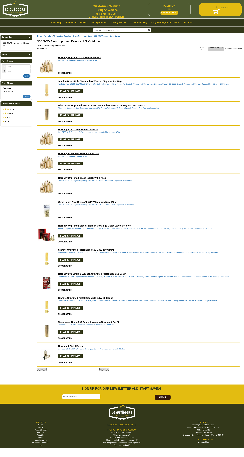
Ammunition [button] (71, 23)
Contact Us (94, 17)
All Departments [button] (99, 23)
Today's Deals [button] (119, 23)
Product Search (40, 430)
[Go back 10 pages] (45, 369)
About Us (40, 435)
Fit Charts (41, 432)
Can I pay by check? (122, 445)
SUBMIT (162, 397)
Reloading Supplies (62, 36)
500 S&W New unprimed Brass (16, 44)
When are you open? (121, 435)
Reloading (48, 36)
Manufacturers (41, 440)
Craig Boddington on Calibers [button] (165, 23)
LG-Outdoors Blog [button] (138, 23)
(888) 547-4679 (106, 10)
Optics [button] (83, 23)
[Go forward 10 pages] (100, 369)
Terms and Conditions (40, 443)
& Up (8, 109)
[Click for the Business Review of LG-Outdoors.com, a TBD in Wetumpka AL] (5, 452)
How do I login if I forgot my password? (122, 440)
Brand (4, 54)
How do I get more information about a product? (122, 443)
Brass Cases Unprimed (82, 36)
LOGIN (169, 9)
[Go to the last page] (107, 369)
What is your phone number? (122, 437)
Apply (27, 76)
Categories (7, 37)
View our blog (203, 442)
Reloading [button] (56, 23)
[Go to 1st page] (38, 369)
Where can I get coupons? (122, 432)
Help (103, 17)
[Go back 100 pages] (42, 369)
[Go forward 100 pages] (104, 369)
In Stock (7, 88)
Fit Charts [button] (188, 23)
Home (39, 36)
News (40, 437)
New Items (8, 92)
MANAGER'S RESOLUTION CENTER (122, 425)
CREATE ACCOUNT (169, 13)
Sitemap (40, 427)
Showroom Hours (115, 17)
